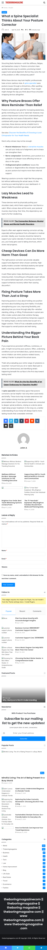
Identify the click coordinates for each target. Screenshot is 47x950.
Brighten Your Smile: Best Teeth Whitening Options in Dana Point (12, 503)
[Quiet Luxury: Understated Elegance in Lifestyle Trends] (8, 792)
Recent (22, 611)
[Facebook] (6, 421)
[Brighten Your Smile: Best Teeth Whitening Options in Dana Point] (12, 492)
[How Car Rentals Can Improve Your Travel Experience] (8, 831)
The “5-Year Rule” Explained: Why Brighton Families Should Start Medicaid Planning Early (34, 504)
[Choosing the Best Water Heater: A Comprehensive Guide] (8, 663)
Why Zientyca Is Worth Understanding (20, 700)
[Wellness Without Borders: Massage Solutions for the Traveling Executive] (12, 466)
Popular (9, 611)
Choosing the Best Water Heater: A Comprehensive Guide (29, 659)
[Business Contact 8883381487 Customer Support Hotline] (8, 631)
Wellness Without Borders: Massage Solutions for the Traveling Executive (9, 477)
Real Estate (7, 877)
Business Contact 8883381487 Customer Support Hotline (27, 629)
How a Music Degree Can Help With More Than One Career (29, 648)
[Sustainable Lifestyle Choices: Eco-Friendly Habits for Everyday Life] (8, 819)
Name (4, 550)
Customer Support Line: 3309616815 (29, 638)
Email (4, 559)
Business (6, 853)
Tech (4, 860)
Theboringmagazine (10, 849)
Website (4, 567)
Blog (4, 870)
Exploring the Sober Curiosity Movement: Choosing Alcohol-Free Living (29, 801)
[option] (23, 690)
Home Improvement (10, 867)
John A (6, 30)
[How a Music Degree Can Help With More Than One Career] (8, 651)
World (5, 846)
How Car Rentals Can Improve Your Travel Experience (29, 829)
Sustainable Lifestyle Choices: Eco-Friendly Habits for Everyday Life (29, 816)
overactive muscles (35, 147)
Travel (5, 881)
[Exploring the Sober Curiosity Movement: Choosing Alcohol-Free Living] (8, 805)
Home (5, 8)
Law (4, 863)
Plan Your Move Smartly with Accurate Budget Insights (26, 619)
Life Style (6, 874)
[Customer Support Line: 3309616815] (8, 641)
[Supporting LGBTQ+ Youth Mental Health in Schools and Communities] (34, 466)
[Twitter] (11, 421)
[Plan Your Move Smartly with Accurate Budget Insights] (8, 621)
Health (11, 8)
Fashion (5, 888)
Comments (37, 611)
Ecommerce (7, 884)
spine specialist (30, 83)
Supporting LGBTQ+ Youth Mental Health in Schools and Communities (34, 476)
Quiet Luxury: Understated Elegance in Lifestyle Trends (29, 790)
